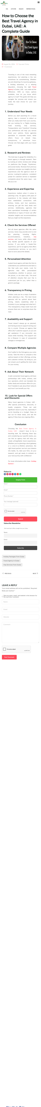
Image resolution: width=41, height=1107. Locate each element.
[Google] (18, 474)
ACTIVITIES (13, 9)
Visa (7, 9)
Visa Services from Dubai (12, 565)
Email (5, 539)
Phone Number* (8, 496)
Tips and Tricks (23, 64)
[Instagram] (10, 474)
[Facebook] (5, 474)
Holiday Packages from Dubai (13, 557)
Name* (6, 484)
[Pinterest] (13, 474)
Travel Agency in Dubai (11, 561)
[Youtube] (7, 474)
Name (5, 532)
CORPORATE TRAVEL (30, 9)
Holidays (21, 9)
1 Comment (8, 67)
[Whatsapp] (20, 474)
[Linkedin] (15, 474)
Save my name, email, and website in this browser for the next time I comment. (20, 596)
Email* (6, 490)
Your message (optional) (11, 501)
